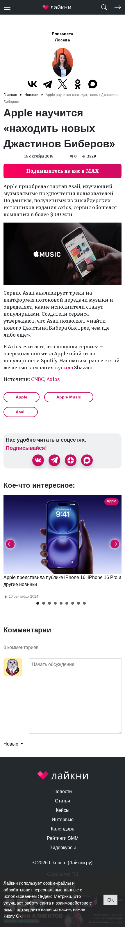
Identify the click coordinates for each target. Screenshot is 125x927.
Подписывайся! (26, 448)
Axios (53, 379)
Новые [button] (11, 743)
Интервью (63, 819)
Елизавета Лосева (62, 37)
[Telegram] (47, 84)
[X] (62, 84)
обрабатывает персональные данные (41, 889)
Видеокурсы (62, 847)
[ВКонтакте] (32, 84)
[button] (37, 603)
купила (63, 367)
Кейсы (62, 810)
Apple (21, 397)
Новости (62, 791)
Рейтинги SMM (62, 838)
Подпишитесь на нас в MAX (62, 171)
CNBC (37, 379)
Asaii (21, 412)
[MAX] (93, 84)
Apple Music (68, 397)
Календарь (62, 828)
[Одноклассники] (78, 84)
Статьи (62, 800)
